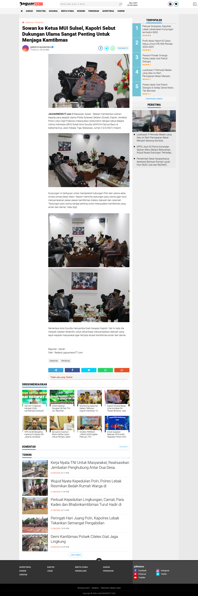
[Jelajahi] (194, 4)
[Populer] (176, 4)
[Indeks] (170, 4)
